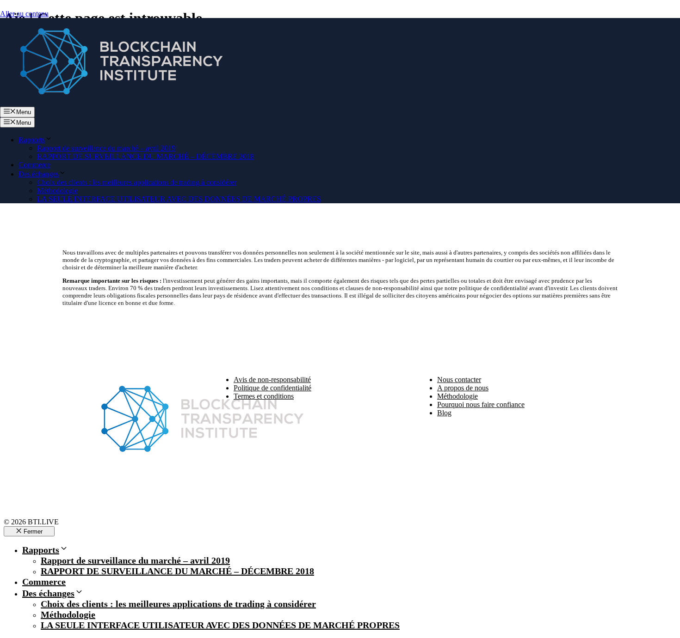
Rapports (32, 140)
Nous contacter (459, 379)
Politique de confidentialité (272, 388)
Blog (444, 413)
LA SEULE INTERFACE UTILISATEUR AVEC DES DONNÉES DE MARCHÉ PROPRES (179, 199)
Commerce (34, 165)
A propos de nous (462, 388)
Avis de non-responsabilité (272, 379)
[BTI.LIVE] (115, 102)
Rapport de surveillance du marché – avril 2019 (106, 148)
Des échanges (39, 174)
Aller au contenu (24, 14)
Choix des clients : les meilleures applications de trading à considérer (136, 182)
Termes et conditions (264, 396)
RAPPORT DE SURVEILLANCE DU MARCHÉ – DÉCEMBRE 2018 (145, 156)
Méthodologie (57, 190)
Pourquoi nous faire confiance (481, 404)
